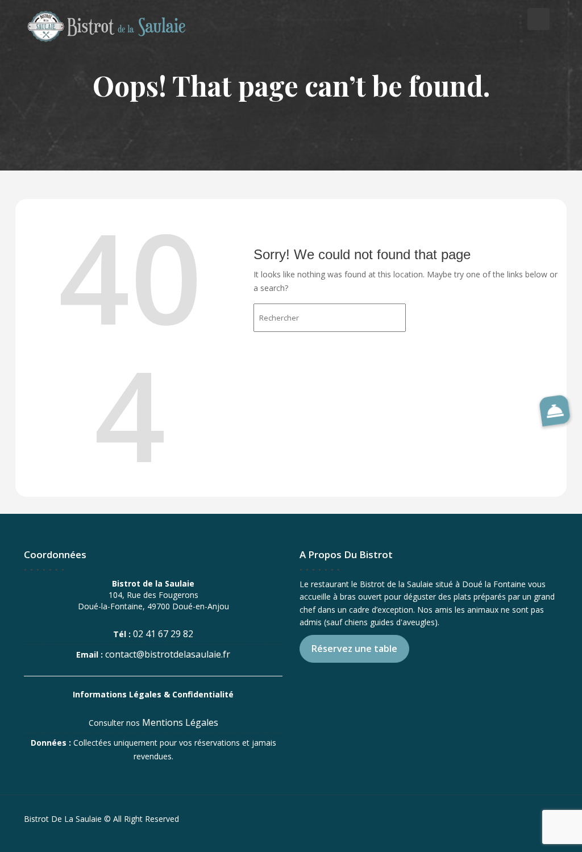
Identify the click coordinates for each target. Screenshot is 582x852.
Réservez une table (354, 648)
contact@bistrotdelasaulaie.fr (167, 654)
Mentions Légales (180, 722)
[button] (554, 410)
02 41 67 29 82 (163, 633)
